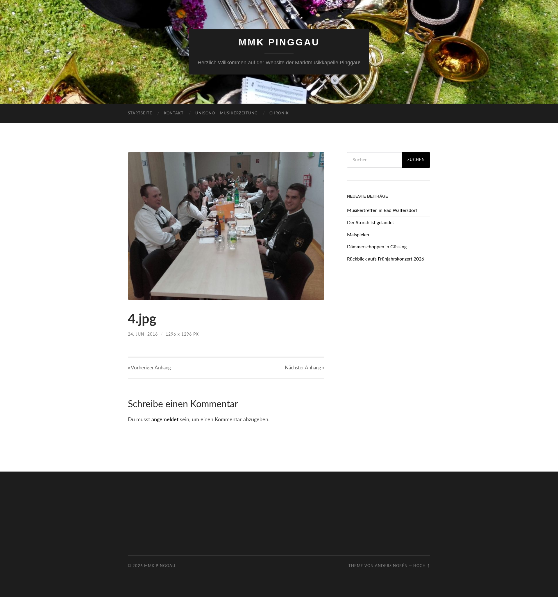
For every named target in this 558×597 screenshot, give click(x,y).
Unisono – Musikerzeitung (226, 113)
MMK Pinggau (279, 42)
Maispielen (358, 235)
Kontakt (174, 113)
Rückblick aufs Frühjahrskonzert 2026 (385, 259)
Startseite (140, 113)
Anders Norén (391, 566)
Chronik (279, 113)
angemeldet (164, 419)
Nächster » (304, 367)
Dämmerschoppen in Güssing (377, 247)
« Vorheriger (149, 367)
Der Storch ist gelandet (370, 222)
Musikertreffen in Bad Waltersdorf (382, 210)
